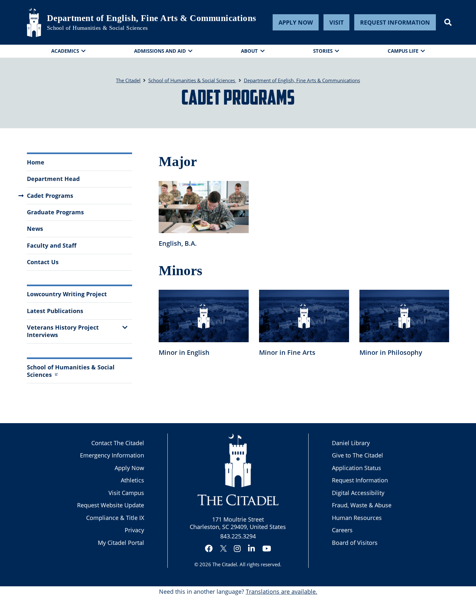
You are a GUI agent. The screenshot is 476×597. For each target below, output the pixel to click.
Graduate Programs (55, 212)
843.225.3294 (238, 536)
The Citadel (224, 564)
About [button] (249, 51)
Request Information (395, 22)
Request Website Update (110, 505)
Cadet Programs (50, 195)
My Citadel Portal (121, 542)
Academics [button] (65, 51)
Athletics (132, 480)
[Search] (448, 22)
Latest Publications (55, 311)
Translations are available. (281, 591)
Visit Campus (126, 493)
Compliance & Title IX (115, 518)
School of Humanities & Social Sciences (97, 28)
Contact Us (43, 262)
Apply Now (295, 22)
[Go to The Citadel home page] (34, 22)
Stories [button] (323, 51)
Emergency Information (112, 455)
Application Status (356, 468)
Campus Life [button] (403, 51)
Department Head (53, 179)
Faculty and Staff (51, 245)
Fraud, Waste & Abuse (361, 505)
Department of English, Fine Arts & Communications (151, 18)
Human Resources (357, 518)
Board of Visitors (355, 542)
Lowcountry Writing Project (67, 294)
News (35, 228)
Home (35, 162)
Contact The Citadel (117, 443)
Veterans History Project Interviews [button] (63, 331)
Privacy (134, 530)
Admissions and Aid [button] (160, 51)
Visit (336, 22)
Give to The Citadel (357, 455)
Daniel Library (351, 443)
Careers (342, 530)
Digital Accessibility (358, 493)
